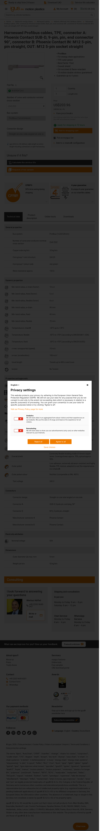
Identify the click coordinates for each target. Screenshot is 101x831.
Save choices (49, 447)
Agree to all (61, 441)
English (14, 385)
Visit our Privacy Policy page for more (27, 409)
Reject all (38, 441)
